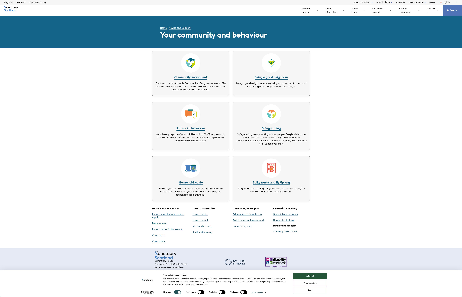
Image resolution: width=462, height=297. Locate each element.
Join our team (416, 2)
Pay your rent (159, 223)
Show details (257, 292)
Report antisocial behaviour (167, 229)
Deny (310, 290)
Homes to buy (200, 214)
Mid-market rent (201, 226)
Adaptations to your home (247, 214)
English (446, 2)
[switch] (201, 292)
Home (163, 28)
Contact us (431, 10)
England (8, 2)
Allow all (310, 276)
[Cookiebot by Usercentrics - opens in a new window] (147, 292)
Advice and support (377, 10)
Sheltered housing (202, 232)
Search (453, 10)
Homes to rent (200, 220)
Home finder (355, 10)
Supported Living (37, 2)
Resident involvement (405, 10)
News (432, 2)
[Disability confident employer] (276, 262)
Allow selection (310, 283)
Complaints (158, 241)
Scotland (20, 2)
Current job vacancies (285, 231)
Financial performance (285, 214)
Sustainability (383, 2)
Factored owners (306, 10)
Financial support (242, 226)
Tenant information (331, 10)
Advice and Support (180, 28)
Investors (400, 2)
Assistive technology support (248, 220)
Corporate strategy (283, 220)
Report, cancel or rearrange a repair (168, 215)
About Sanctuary (362, 2)
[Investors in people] (235, 262)
